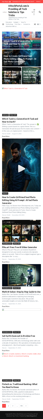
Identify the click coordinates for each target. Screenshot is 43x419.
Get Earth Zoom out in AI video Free (18, 336)
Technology (9, 24)
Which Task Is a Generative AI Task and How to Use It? (18, 42)
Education (9, 22)
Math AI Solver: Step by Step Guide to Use (30, 74)
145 (21, 406)
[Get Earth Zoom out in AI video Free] (21, 320)
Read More (5, 136)
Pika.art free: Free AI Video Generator (10, 74)
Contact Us (26, 24)
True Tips (17, 24)
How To (23, 22)
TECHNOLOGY (7, 243)
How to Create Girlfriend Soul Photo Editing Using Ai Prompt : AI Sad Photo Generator (20, 58)
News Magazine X (32, 416)
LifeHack (6, 37)
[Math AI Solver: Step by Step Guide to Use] (21, 275)
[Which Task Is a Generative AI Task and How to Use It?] (21, 100)
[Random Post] (35, 24)
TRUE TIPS (14, 37)
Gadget (15, 22)
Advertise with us (11, 26)
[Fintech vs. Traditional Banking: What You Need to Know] (21, 366)
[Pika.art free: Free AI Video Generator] (21, 231)
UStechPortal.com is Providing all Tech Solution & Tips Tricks (18, 10)
